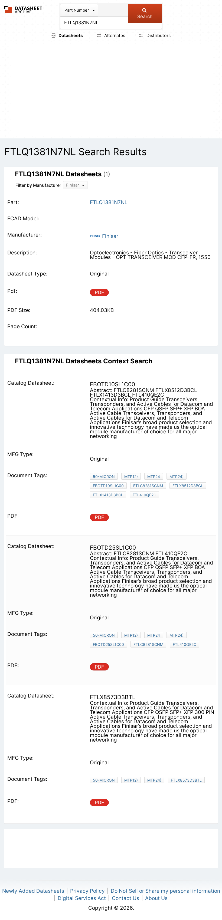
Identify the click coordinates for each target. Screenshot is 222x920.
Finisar (109, 236)
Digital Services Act (82, 898)
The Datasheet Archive (23, 9)
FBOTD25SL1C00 (108, 644)
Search (144, 16)
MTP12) (131, 476)
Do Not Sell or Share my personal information (165, 891)
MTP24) (176, 476)
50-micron (104, 476)
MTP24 (153, 476)
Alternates (114, 35)
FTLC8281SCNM (148, 485)
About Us (156, 898)
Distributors (158, 35)
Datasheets (70, 35)
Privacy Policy (87, 891)
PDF (99, 292)
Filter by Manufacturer (38, 185)
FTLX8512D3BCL (187, 485)
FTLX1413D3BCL (108, 495)
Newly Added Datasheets (33, 891)
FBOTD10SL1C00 (108, 485)
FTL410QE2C (144, 495)
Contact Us (125, 898)
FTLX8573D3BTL (186, 780)
